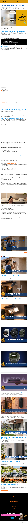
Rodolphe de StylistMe (4, 8)
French (22, 522)
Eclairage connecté (20, 8)
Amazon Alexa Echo (15, 8)
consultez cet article (19, 81)
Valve (3, 486)
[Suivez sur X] (4, 256)
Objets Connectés (18, 370)
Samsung (2, 486)
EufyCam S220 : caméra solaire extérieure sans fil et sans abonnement (14, 275)
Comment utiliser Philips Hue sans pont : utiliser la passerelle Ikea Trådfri (10, 44)
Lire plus (14, 246)
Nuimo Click (24, 140)
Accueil (14, 508)
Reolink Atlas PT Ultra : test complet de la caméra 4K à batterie (12, 298)
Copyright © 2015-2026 (14, 506)
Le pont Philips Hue (5, 40)
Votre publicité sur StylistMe (14, 501)
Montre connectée (14, 370)
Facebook (14, 494)
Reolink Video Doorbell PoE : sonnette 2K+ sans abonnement (12, 415)
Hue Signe (3, 102)
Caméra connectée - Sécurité (15, 416)
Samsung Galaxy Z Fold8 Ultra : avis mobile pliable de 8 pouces (12, 392)
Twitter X (14, 496)
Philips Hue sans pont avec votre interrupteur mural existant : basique (10, 42)
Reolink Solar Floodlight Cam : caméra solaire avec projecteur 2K (13, 321)
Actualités (12, 8)
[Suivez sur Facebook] (3, 256)
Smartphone (17, 393)
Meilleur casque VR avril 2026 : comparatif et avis (10, 484)
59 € (21, 47)
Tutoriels (5, 9)
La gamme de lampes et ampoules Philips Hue (7, 41)
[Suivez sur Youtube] (1, 256)
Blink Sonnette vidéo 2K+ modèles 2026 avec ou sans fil (11, 461)
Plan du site (14, 499)
